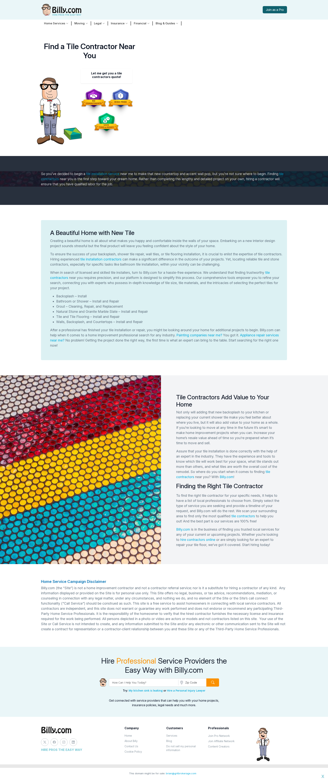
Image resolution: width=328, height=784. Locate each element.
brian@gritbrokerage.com (181, 773)
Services (171, 735)
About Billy (131, 741)
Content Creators (218, 746)
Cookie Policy (133, 751)
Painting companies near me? (199, 335)
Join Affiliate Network (221, 741)
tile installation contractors (100, 259)
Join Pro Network (219, 735)
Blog (169, 741)
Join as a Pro (275, 10)
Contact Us (131, 746)
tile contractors (243, 516)
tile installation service (102, 174)
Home (128, 735)
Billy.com (226, 477)
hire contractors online (197, 540)
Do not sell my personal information (181, 748)
